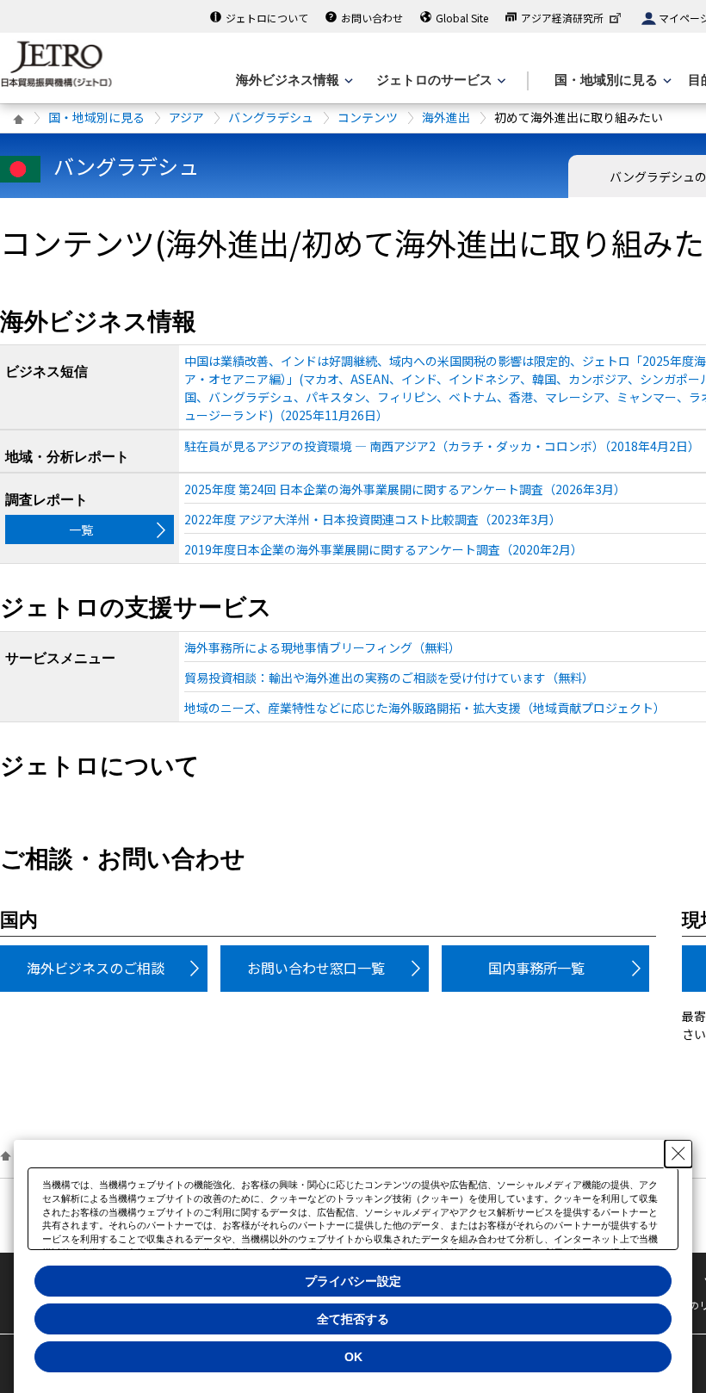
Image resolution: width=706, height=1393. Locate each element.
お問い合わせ (372, 17)
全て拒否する (353, 1319)
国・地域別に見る (96, 117)
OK (353, 1357)
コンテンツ (368, 117)
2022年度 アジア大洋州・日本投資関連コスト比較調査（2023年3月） (372, 519)
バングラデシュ (270, 117)
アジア (186, 117)
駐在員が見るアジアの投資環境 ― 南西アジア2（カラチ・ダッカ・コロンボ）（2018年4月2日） (442, 446)
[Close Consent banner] (678, 1153)
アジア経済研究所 (562, 17)
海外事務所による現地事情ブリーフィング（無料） (322, 647)
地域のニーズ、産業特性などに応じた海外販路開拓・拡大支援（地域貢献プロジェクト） (425, 707)
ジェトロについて (267, 17)
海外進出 (446, 117)
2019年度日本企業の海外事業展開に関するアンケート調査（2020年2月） (383, 549)
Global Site (462, 17)
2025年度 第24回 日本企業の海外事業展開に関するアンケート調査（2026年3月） (405, 489)
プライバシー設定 (353, 1281)
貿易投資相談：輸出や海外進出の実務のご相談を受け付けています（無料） (389, 677)
